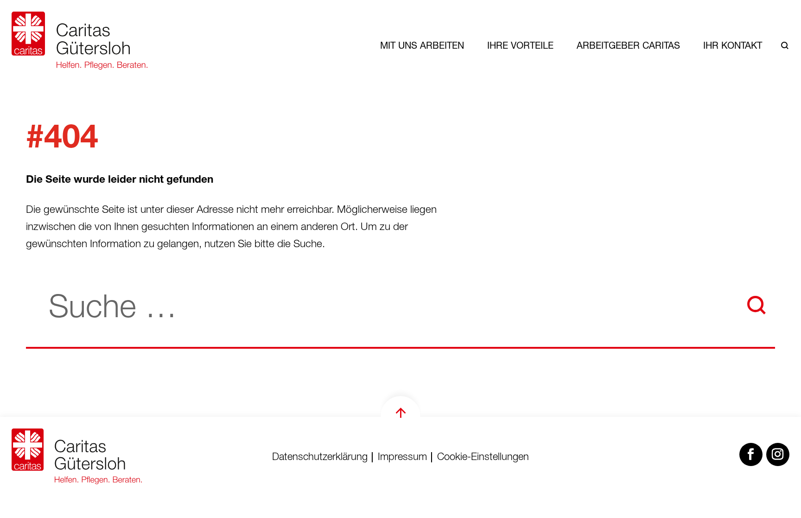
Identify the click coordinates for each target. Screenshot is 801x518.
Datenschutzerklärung (320, 457)
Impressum (402, 457)
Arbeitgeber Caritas (628, 45)
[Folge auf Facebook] (751, 454)
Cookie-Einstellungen (483, 457)
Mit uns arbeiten (422, 45)
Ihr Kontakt (732, 45)
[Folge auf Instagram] (777, 454)
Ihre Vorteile (520, 45)
